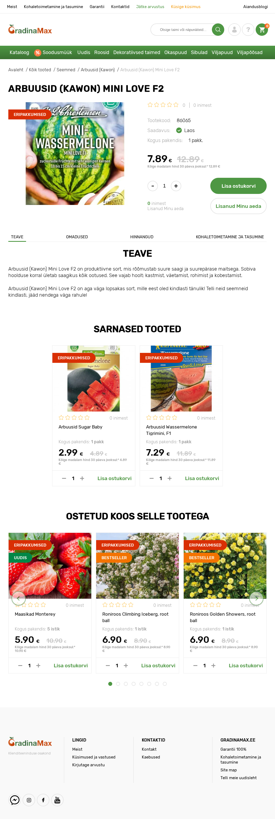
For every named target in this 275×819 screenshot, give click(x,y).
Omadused (77, 237)
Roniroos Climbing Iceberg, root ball (135, 617)
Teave (17, 237)
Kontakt (149, 749)
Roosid (101, 52)
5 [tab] (141, 684)
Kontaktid (120, 6)
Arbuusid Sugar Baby (80, 427)
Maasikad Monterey (35, 614)
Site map (228, 770)
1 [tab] (110, 684)
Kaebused (151, 757)
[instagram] (29, 800)
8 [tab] (165, 684)
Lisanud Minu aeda (238, 206)
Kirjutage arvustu (88, 765)
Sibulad (199, 52)
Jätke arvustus (150, 6)
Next (256, 598)
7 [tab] (157, 684)
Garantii (97, 6)
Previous (19, 598)
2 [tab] (118, 684)
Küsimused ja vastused (93, 757)
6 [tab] (149, 684)
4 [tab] (134, 684)
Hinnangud (141, 237)
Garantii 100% (233, 749)
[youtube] (57, 800)
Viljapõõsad (250, 52)
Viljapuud (222, 52)
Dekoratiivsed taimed (136, 52)
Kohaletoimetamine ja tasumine (53, 6)
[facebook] (43, 800)
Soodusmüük (57, 52)
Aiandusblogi (255, 6)
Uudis (83, 52)
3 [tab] (126, 684)
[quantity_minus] (64, 478)
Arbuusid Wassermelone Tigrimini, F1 (171, 429)
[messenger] (14, 800)
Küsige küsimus (186, 6)
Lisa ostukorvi (239, 186)
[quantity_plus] (82, 478)
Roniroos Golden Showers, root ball (223, 617)
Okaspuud (175, 52)
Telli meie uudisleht (238, 777)
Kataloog (19, 52)
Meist (12, 6)
